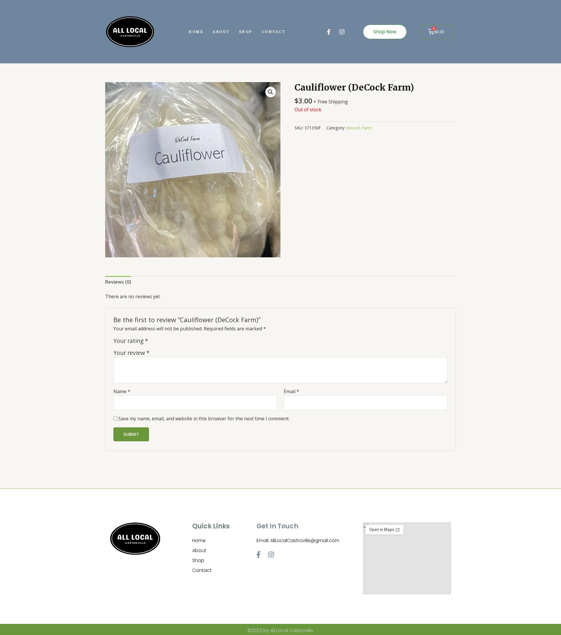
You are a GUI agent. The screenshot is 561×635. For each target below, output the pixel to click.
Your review (131, 353)
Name (121, 391)
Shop (245, 32)
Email (291, 391)
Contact (273, 32)
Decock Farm (359, 128)
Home (196, 32)
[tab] (118, 282)
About (221, 32)
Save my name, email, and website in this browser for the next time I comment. (204, 418)
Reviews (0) (118, 282)
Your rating (130, 341)
